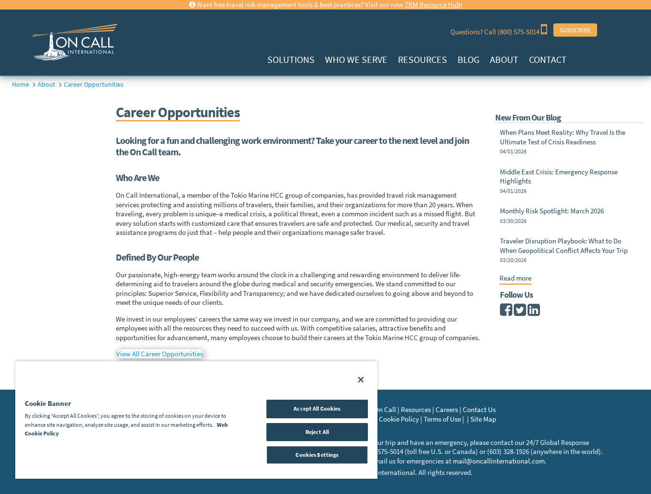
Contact (548, 59)
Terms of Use (442, 418)
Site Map (483, 418)
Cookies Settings (316, 454)
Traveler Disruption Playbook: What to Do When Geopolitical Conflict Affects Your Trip (564, 245)
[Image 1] (72, 42)
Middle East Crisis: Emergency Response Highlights (559, 176)
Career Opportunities (93, 84)
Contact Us (479, 409)
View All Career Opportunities (159, 353)
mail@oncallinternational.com (499, 460)
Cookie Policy (399, 418)
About (504, 59)
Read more (515, 278)
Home (20, 84)
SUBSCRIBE (575, 30)
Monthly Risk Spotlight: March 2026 (552, 210)
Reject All (317, 431)
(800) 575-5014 (519, 31)
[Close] (360, 379)
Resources (422, 59)
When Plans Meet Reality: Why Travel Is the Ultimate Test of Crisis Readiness (562, 137)
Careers (447, 409)
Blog (468, 59)
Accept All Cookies (317, 408)
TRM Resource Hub (432, 4)
